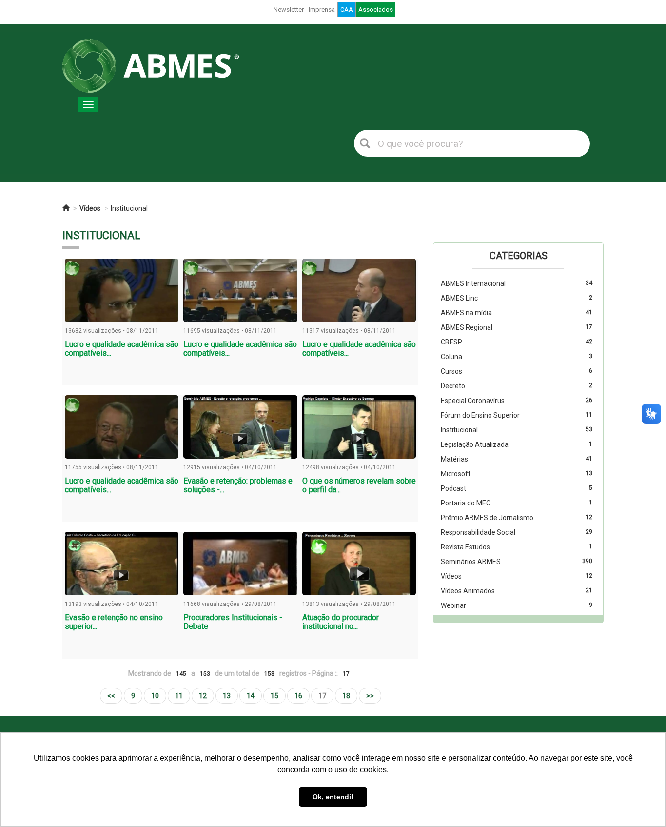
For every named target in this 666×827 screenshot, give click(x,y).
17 (322, 696)
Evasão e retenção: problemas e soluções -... (238, 485)
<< (111, 696)
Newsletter (289, 9)
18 (346, 696)
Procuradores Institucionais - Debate (232, 622)
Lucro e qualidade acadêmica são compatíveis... (121, 349)
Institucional (129, 208)
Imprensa (322, 9)
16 (298, 696)
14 (251, 696)
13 (227, 696)
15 (274, 696)
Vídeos (89, 208)
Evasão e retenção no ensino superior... (114, 622)
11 (179, 696)
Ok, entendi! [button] (333, 797)
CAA (346, 9)
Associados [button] (375, 9)
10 (155, 696)
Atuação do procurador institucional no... (340, 622)
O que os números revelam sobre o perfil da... (359, 485)
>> (370, 696)
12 (203, 696)
